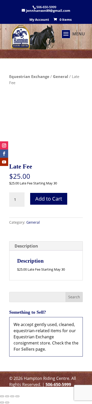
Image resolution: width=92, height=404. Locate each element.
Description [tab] (26, 246)
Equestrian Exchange (29, 76)
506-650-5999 (58, 384)
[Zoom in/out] (2, 396)
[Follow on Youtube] (4, 162)
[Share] (12, 396)
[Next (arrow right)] (7, 402)
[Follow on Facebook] (4, 154)
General (60, 76)
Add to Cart (48, 198)
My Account (39, 20)
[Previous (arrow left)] (2, 402)
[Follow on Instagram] (4, 145)
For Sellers (24, 349)
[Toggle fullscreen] (7, 396)
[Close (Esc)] (17, 396)
